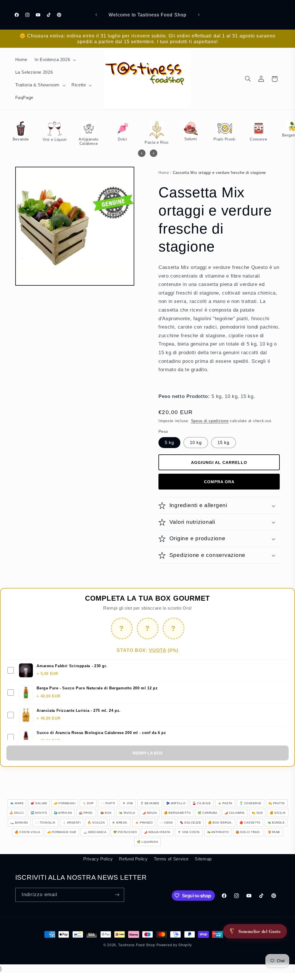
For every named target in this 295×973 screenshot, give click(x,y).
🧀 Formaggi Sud (61, 832)
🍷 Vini (127, 803)
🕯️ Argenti (72, 822)
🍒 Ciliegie (201, 803)
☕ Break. (120, 822)
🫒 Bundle (276, 822)
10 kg (196, 442)
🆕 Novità (39, 812)
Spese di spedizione (210, 421)
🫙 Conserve (250, 803)
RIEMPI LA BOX (147, 753)
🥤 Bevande (150, 803)
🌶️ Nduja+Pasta (157, 832)
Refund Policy (133, 859)
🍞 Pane (273, 832)
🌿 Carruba (208, 812)
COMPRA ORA (219, 481)
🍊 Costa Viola (27, 832)
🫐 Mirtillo (176, 803)
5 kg (169, 442)
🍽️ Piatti (108, 803)
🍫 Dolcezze (190, 822)
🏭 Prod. (86, 812)
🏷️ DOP (88, 803)
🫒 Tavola (127, 812)
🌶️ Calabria (234, 812)
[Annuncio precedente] (96, 14)
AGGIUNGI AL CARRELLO (219, 462)
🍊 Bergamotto (177, 812)
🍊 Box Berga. (220, 822)
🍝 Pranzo (144, 822)
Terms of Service (171, 859)
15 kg (223, 442)
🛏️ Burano (19, 822)
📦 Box (106, 812)
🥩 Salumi (39, 803)
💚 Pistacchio (125, 832)
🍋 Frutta (276, 803)
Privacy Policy (98, 859)
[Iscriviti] (117, 895)
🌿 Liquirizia (147, 841)
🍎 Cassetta (249, 822)
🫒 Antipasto (218, 832)
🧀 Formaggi (64, 803)
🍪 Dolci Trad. (248, 832)
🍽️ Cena (166, 822)
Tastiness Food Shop (136, 945)
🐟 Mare (17, 803)
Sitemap (203, 859)
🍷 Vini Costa (188, 832)
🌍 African (63, 812)
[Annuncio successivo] (198, 14)
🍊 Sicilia (278, 812)
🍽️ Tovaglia (45, 822)
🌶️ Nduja (149, 812)
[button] (54, 60)
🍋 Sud (257, 812)
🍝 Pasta (225, 803)
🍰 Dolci (17, 812)
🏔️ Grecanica (95, 832)
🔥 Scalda (96, 822)
